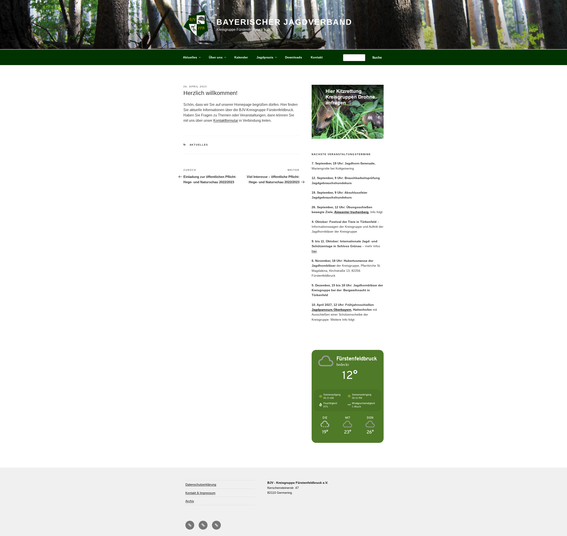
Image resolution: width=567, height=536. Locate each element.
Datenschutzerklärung (200, 484)
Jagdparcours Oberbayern (331, 309)
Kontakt (317, 57)
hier (314, 251)
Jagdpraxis (264, 57)
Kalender (241, 57)
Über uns (216, 57)
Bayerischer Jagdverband (284, 22)
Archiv (189, 501)
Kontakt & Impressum (200, 493)
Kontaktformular (225, 120)
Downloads (293, 57)
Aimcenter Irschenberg (351, 212)
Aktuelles (190, 57)
